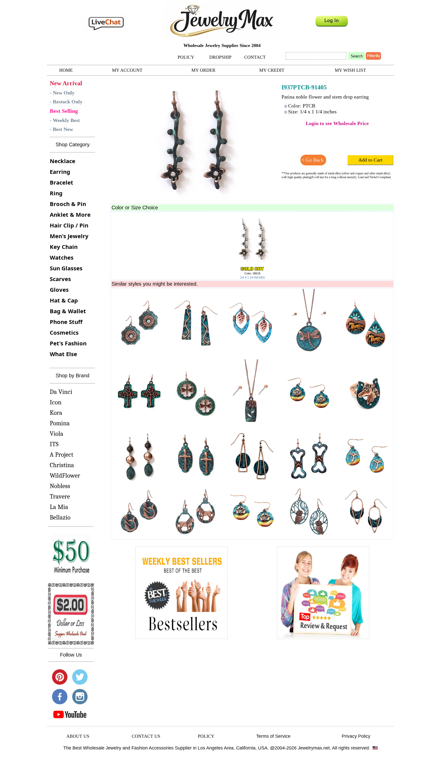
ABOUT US (77, 736)
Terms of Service (273, 736)
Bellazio (60, 517)
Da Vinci (61, 391)
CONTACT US (146, 736)
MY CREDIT (271, 70)
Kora (56, 412)
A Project (61, 454)
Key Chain (64, 246)
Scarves (60, 279)
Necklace (62, 161)
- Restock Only (66, 101)
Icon (56, 402)
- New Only (62, 92)
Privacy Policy (356, 736)
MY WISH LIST (350, 70)
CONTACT (255, 57)
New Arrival (66, 83)
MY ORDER (203, 70)
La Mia (59, 507)
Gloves (59, 289)
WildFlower (65, 475)
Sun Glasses (66, 268)
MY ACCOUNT (127, 70)
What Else (63, 354)
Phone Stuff (66, 321)
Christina (62, 465)
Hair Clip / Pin (69, 225)
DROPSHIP (220, 57)
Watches (62, 257)
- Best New (61, 129)
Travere (60, 496)
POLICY (186, 57)
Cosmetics (64, 332)
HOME (66, 70)
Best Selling (64, 111)
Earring (60, 171)
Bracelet (61, 182)
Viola (56, 433)
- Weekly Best (65, 120)
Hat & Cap (64, 300)
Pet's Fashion (68, 343)
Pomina (60, 423)
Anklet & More (70, 214)
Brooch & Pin (68, 204)
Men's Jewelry (69, 236)
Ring (56, 193)
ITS (54, 444)
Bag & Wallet (68, 311)
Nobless (60, 486)
